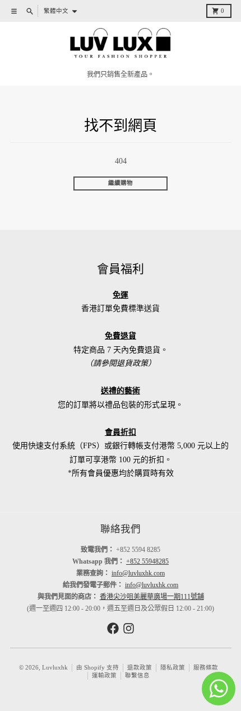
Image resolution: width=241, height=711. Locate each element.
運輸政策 (104, 675)
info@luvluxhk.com (138, 573)
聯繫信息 (137, 675)
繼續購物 (120, 183)
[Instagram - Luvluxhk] (129, 628)
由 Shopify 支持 (97, 667)
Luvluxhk (55, 667)
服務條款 (205, 667)
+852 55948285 (147, 561)
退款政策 (139, 667)
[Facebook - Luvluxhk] (113, 628)
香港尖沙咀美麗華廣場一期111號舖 (152, 597)
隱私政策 (172, 667)
